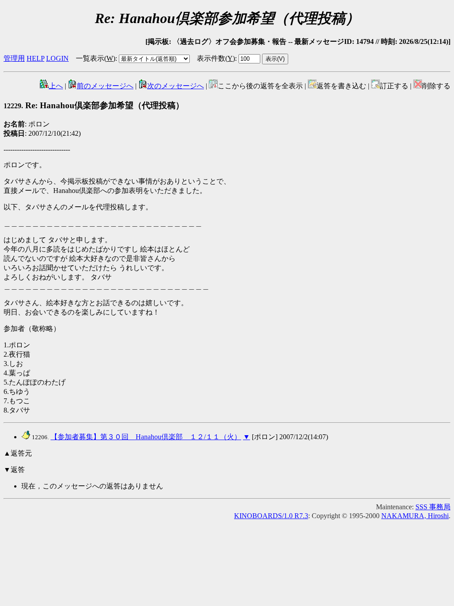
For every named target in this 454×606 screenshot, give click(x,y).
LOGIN (57, 58)
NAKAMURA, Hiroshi (415, 515)
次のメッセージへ (175, 86)
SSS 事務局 (432, 507)
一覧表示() (95, 58)
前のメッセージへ (105, 86)
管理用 (14, 58)
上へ (56, 86)
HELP (35, 58)
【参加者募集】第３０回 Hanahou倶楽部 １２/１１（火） (146, 437)
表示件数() (216, 58)
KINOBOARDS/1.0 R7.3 (271, 515)
